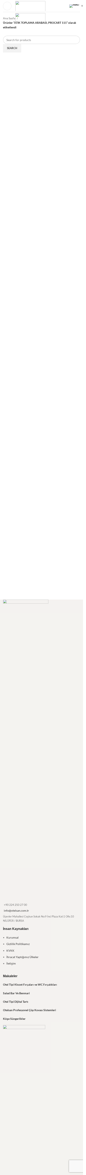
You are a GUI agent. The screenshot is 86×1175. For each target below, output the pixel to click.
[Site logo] (30, 5)
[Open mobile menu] (7, 6)
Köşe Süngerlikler (14, 1018)
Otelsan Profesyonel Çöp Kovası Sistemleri (29, 1010)
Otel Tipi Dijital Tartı (15, 1001)
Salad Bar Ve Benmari (16, 993)
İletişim (11, 963)
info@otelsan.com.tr (16, 910)
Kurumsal (12, 937)
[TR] (74, 6)
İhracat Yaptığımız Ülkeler (22, 957)
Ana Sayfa (9, 18)
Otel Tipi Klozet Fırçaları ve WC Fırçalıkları (30, 984)
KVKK (10, 950)
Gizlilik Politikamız (18, 944)
